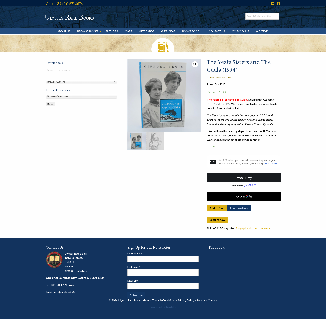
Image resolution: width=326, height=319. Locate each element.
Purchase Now (239, 208)
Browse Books (87, 31)
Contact (212, 300)
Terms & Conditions (163, 300)
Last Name (133, 280)
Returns (200, 300)
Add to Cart (217, 208)
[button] (195, 64)
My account (240, 31)
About (146, 300)
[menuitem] (64, 31)
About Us (63, 31)
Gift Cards (147, 31)
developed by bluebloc (163, 307)
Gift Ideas (168, 31)
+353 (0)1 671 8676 (62, 284)
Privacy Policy (185, 300)
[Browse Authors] (81, 81)
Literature (264, 228)
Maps (128, 31)
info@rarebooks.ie (64, 292)
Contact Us (217, 31)
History (253, 228)
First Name (133, 267)
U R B (69, 17)
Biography (242, 228)
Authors (112, 31)
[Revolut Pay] (244, 177)
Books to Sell (192, 31)
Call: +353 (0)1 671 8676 (64, 4)
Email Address (135, 253)
